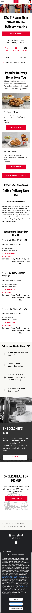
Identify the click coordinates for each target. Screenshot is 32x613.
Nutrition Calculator (16, 175)
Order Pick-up (16, 498)
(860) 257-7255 (8, 323)
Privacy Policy (6, 576)
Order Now (16, 127)
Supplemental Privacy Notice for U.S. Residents (14, 576)
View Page (6, 256)
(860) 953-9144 (8, 290)
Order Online (16, 34)
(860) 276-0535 (8, 254)
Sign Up (15, 457)
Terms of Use (23, 586)
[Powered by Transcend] (3, 610)
